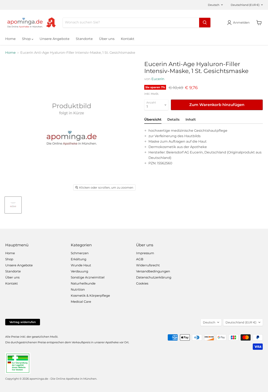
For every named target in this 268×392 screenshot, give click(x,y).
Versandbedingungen (153, 271)
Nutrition (78, 289)
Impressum (145, 253)
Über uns (107, 39)
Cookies (142, 283)
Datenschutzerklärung (153, 277)
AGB (139, 259)
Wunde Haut (81, 265)
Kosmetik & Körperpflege (90, 296)
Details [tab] (173, 119)
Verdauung (79, 271)
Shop (27, 39)
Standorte (84, 39)
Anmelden (241, 22)
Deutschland (245, 4)
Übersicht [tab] (152, 119)
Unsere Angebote (55, 39)
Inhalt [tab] (191, 119)
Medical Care (81, 302)
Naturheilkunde (83, 283)
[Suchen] (204, 22)
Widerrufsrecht (148, 265)
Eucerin (157, 79)
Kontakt (127, 39)
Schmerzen (80, 253)
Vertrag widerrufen (22, 322)
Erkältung (78, 259)
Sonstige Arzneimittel (87, 277)
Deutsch (213, 4)
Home (10, 39)
